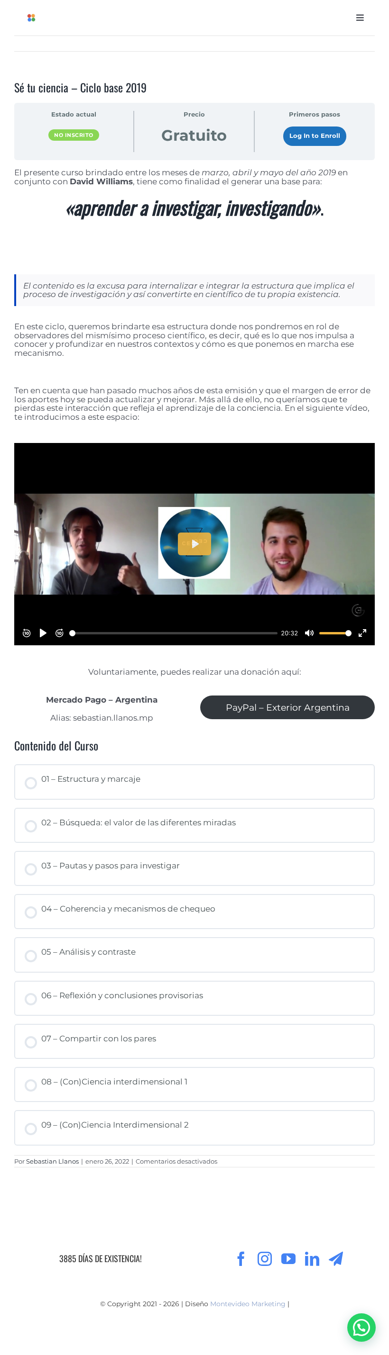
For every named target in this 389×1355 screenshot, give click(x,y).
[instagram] (265, 1259)
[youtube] (288, 1259)
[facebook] (241, 1259)
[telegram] (336, 1259)
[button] (361, 1327)
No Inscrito (73, 135)
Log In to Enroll (314, 135)
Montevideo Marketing (248, 1304)
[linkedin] (312, 1259)
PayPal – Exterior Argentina (288, 707)
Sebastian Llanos (52, 1161)
